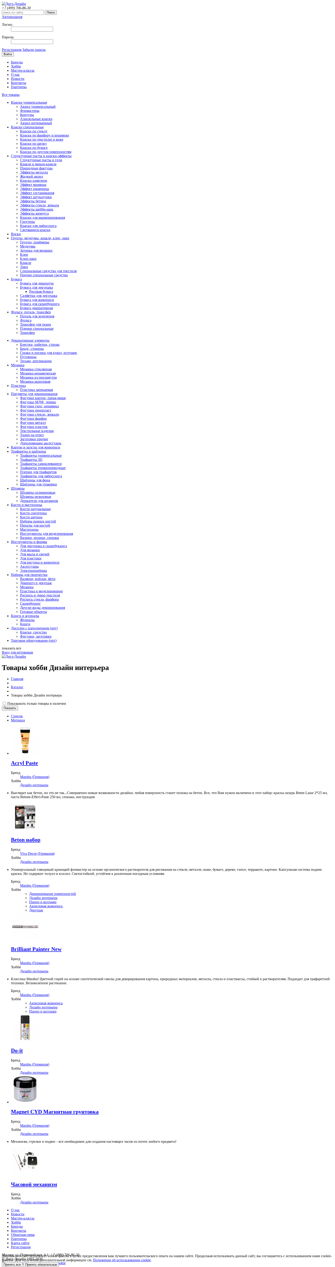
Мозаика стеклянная (36, 369)
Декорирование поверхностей (52, 894)
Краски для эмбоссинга (38, 226)
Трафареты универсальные (41, 455)
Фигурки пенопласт (35, 410)
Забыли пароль (34, 50)
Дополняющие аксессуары (40, 443)
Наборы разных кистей (38, 521)
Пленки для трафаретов (38, 472)
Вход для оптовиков (17, 652)
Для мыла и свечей (34, 554)
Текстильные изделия (37, 431)
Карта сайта (20, 1243)
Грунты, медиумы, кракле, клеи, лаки (40, 238)
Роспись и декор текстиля (40, 595)
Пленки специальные (37, 328)
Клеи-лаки (28, 259)
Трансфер (27, 333)
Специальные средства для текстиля (48, 271)
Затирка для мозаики (36, 250)
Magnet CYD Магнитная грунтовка (55, 1112)
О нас (15, 75)
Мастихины (29, 529)
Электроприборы (33, 571)
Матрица (18, 720)
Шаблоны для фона (35, 480)
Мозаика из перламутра (38, 377)
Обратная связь (23, 1235)
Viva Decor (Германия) (37, 853)
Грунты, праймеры (34, 242)
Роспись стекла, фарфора (39, 599)
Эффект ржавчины (34, 189)
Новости (17, 79)
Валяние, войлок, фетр (37, 579)
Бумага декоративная (36, 308)
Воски (16, 234)
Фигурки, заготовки (36, 636)
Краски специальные (27, 127)
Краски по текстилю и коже (41, 139)
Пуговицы (28, 357)
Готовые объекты (33, 612)
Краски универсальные (29, 102)
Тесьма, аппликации (36, 361)
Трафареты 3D (31, 460)
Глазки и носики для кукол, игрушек (48, 353)
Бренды (17, 62)
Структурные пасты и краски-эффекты (41, 156)
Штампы (18, 488)
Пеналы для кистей (35, 525)
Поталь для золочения (37, 316)
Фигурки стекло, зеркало (39, 414)
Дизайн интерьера (34, 785)
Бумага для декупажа (36, 287)
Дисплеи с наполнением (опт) (34, 628)
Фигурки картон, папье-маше (43, 398)
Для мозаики (30, 550)
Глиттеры (27, 222)
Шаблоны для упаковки (38, 484)
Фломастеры (29, 111)
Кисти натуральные (35, 509)
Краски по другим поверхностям (45, 152)
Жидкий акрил (31, 176)
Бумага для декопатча (37, 283)
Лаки (24, 267)
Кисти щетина (31, 517)
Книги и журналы (25, 616)
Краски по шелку (33, 143)
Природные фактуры (36, 168)
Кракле (25, 263)
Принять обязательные (41, 1264)
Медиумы (27, 246)
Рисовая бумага (41, 291)
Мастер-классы (22, 70)
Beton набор (25, 840)
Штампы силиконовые (37, 492)
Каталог (17, 687)
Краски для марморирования (42, 217)
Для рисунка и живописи (39, 562)
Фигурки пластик (34, 427)
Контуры (27, 115)
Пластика (18, 386)
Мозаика (17, 365)
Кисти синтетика (33, 513)
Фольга (25, 320)
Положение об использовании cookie (122, 1260)
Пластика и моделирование (41, 591)
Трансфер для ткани (35, 324)
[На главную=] (14, 4)
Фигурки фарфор (33, 418)
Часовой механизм (34, 1184)
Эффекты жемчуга (34, 213)
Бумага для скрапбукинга (39, 304)
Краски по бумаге (34, 148)
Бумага (16, 279)
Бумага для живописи (37, 300)
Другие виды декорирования (42, 608)
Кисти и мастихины (26, 505)
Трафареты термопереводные (43, 468)
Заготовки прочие (34, 439)
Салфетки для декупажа (38, 296)
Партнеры (19, 87)
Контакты (18, 83)
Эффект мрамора (33, 185)
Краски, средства (33, 632)
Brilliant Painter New (36, 949)
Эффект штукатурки (36, 197)
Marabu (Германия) (34, 777)
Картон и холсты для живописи (35, 447)
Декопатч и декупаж (36, 583)
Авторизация (12, 17)
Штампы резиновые (35, 497)
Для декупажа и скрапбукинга (43, 546)
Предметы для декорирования (34, 394)
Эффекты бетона (33, 201)
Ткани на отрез (32, 435)
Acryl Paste (24, 763)
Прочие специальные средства (44, 275)
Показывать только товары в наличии (36, 703)
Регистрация (11, 50)
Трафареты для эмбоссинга (41, 476)
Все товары (11, 95)
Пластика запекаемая (36, 390)
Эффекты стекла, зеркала (39, 205)
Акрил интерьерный (36, 123)
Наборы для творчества (29, 575)
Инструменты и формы (29, 542)
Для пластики (30, 558)
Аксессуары (29, 566)
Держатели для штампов (39, 501)
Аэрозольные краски (36, 119)
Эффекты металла (34, 172)
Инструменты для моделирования (46, 534)
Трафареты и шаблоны (28, 451)
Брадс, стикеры (32, 349)
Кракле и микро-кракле (38, 164)
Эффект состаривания (37, 193)
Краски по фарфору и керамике (44, 135)
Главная (17, 679)
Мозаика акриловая (35, 381)
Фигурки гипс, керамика (39, 406)
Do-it (17, 1050)
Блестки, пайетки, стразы (39, 344)
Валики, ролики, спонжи (39, 538)
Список (17, 716)
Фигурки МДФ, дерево (38, 402)
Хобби (16, 66)
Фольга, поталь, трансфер (31, 312)
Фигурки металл (33, 423)
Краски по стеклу (33, 131)
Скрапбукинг (30, 603)
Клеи (24, 254)
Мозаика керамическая (38, 373)
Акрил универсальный (38, 106)
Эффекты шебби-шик (36, 209)
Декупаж (36, 910)
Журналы (27, 620)
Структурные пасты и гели (41, 160)
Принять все (12, 1264)
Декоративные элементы (30, 340)
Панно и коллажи (43, 902)
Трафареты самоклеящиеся (41, 464)
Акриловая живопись (46, 906)
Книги (25, 624)
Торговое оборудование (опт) (34, 640)
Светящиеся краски (35, 230)
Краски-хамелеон (33, 180)
